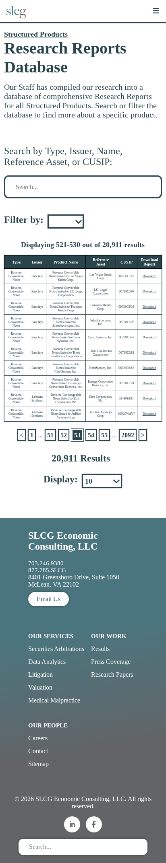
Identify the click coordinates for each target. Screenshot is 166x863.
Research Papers (112, 674)
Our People (48, 725)
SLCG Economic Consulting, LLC (63, 541)
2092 (127, 435)
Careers (38, 738)
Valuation (40, 687)
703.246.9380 (46, 563)
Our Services (50, 636)
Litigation (40, 674)
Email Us (48, 598)
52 (63, 435)
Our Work (109, 636)
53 (77, 435)
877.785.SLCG (47, 570)
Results (100, 648)
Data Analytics (47, 661)
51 (50, 435)
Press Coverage (111, 661)
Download (149, 276)
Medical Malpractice (54, 700)
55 (104, 435)
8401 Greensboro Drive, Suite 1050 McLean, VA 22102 (73, 581)
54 (91, 435)
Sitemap (38, 763)
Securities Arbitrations (56, 648)
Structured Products (36, 34)
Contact (38, 751)
